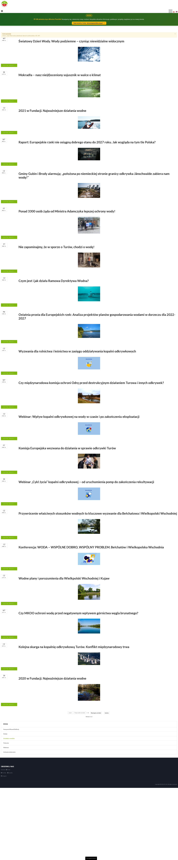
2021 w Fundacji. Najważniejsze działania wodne (52, 110)
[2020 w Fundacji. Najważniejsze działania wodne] (89, 692)
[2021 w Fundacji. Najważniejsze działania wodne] (89, 122)
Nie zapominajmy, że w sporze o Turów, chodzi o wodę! (56, 247)
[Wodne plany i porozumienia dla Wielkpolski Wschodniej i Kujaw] (89, 592)
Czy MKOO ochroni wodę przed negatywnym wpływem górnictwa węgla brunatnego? (78, 613)
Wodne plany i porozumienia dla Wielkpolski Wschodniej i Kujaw (64, 578)
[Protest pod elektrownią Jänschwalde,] (89, 190)
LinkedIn (10, 772)
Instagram (4, 776)
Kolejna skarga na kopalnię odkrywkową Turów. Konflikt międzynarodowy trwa (74, 647)
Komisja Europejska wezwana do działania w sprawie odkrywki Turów (67, 448)
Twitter (8, 769)
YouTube (4, 772)
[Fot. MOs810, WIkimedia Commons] (89, 526)
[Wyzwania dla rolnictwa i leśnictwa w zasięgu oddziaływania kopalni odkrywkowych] (89, 363)
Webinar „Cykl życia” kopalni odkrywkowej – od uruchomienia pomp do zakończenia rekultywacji (86, 482)
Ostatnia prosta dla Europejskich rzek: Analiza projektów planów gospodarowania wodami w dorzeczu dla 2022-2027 (97, 316)
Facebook (3, 769)
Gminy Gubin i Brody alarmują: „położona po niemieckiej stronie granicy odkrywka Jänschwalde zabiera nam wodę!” (94, 175)
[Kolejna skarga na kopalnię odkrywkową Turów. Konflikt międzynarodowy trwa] (89, 658)
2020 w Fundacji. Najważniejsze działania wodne (52, 678)
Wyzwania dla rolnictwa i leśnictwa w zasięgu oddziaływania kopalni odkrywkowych (77, 351)
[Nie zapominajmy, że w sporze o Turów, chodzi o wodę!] (89, 260)
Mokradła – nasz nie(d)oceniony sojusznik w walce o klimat (60, 75)
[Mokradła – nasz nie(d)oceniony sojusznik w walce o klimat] (89, 89)
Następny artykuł (96, 713)
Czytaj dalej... (9, 65)
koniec (107, 713)
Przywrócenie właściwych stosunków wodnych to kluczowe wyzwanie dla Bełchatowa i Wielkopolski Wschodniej (98, 513)
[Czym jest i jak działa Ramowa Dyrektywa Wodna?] (89, 294)
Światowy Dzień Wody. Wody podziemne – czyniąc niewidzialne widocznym (71, 41)
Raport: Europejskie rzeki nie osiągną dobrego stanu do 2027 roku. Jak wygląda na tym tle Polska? (87, 142)
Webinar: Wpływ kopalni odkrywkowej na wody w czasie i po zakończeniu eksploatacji (79, 416)
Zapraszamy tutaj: (88, 23)
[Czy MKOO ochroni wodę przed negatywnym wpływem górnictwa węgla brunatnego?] (89, 626)
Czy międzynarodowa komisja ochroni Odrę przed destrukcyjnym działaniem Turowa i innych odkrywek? (91, 383)
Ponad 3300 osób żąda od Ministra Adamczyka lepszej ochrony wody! (67, 211)
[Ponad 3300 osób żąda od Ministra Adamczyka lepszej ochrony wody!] (89, 225)
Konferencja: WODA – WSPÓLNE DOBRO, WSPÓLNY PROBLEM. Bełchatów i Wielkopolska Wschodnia (91, 547)
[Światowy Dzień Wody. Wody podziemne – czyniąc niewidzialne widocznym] (89, 54)
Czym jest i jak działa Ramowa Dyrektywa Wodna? (54, 281)
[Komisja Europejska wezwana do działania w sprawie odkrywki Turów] (89, 461)
